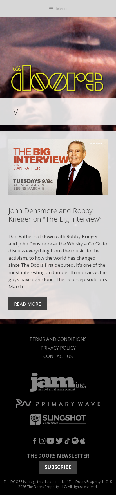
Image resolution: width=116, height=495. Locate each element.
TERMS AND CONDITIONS (58, 339)
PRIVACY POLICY (58, 347)
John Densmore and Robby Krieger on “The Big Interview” (54, 215)
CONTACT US (58, 356)
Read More (27, 304)
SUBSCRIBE (58, 467)
